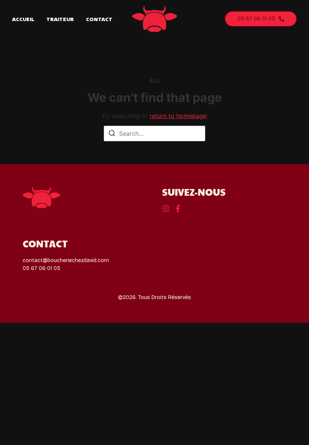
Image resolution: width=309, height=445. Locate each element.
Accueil (23, 18)
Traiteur (60, 18)
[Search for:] (154, 133)
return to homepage (178, 116)
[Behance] (166, 208)
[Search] (112, 134)
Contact (99, 18)
